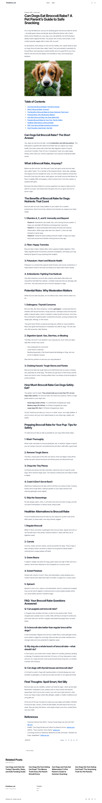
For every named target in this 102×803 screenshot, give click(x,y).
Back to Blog (30, 750)
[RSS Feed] (95, 2)
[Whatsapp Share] (74, 740)
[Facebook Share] (69, 740)
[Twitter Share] (66, 740)
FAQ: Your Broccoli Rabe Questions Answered (42, 125)
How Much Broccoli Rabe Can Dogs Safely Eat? (43, 117)
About (38, 788)
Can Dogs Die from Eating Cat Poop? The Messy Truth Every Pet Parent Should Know (39, 770)
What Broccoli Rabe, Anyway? (38, 109)
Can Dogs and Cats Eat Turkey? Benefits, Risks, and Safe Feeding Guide (16, 769)
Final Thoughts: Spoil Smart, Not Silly (39, 128)
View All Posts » (10, 762)
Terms (7, 788)
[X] (86, 799)
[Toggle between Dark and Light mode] (92, 2)
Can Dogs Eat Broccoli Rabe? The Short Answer (43, 107)
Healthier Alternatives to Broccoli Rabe (40, 123)
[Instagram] (89, 799)
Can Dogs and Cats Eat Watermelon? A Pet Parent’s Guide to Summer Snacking (61, 770)
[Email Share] (77, 740)
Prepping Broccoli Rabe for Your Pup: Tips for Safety (45, 120)
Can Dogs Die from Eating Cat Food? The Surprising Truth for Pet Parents (85, 769)
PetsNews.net (10, 786)
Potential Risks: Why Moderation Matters (41, 115)
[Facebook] (92, 799)
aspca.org (56, 730)
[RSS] (95, 799)
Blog (53, 2)
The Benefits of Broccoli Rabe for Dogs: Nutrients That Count (47, 112)
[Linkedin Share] (71, 740)
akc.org (29, 725)
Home (48, 2)
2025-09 (27, 740)
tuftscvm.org (44, 735)
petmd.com (71, 727)
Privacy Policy (12, 788)
